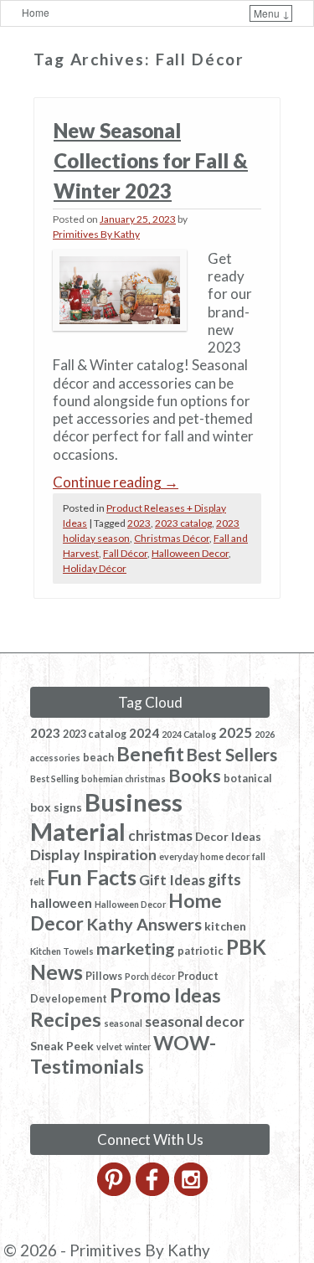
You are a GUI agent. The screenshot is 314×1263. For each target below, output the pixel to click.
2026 (265, 734)
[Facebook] (154, 1191)
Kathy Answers (144, 924)
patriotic (201, 951)
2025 (235, 732)
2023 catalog (183, 523)
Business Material (106, 816)
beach (98, 757)
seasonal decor (195, 1021)
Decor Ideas (228, 836)
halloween (61, 902)
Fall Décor (125, 553)
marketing (135, 948)
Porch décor (150, 976)
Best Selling (54, 778)
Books (194, 775)
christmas (160, 835)
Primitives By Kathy (96, 234)
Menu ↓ (272, 13)
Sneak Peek (62, 1046)
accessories (55, 757)
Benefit (150, 754)
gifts (224, 879)
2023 (139, 523)
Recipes (65, 1019)
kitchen (225, 926)
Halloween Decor (190, 553)
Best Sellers (232, 755)
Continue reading (115, 482)
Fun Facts (91, 876)
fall (258, 856)
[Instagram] (192, 1191)
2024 (144, 732)
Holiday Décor (94, 568)
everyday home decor (204, 856)
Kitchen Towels (62, 951)
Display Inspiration (93, 854)
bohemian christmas (123, 778)
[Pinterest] (115, 1191)
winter (138, 1046)
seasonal (123, 1023)
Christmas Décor (171, 538)
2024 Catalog (189, 734)
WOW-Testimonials (123, 1054)
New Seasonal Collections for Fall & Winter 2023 (151, 160)
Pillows (103, 976)
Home (35, 12)
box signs (56, 807)
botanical (248, 778)
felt (37, 881)
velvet (109, 1046)
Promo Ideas (165, 995)
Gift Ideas (172, 880)
